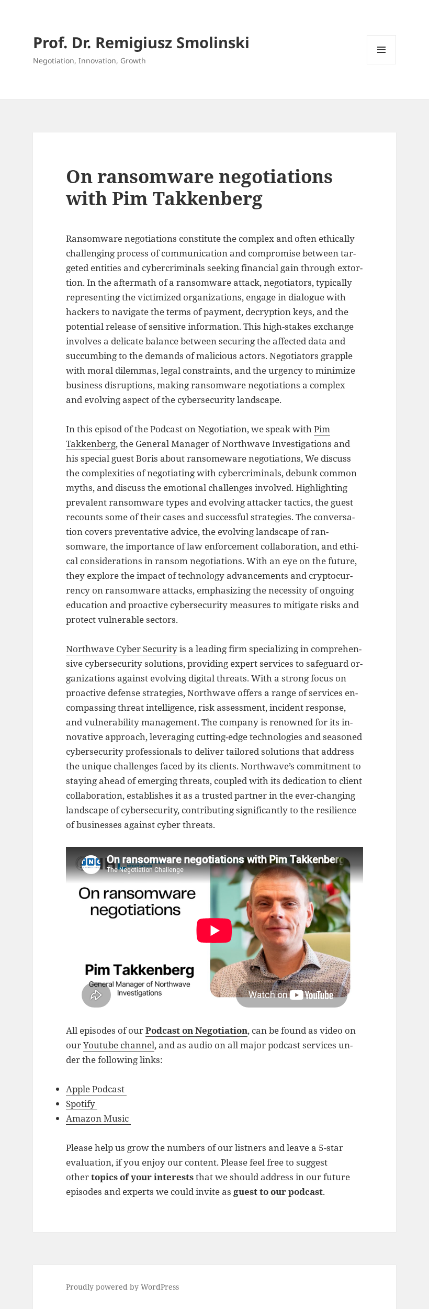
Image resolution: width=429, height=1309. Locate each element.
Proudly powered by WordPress (122, 1287)
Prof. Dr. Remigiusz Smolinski (141, 42)
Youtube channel (118, 1045)
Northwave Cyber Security (121, 649)
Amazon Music (98, 1118)
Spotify (81, 1104)
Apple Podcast (96, 1089)
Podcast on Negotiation (196, 1030)
